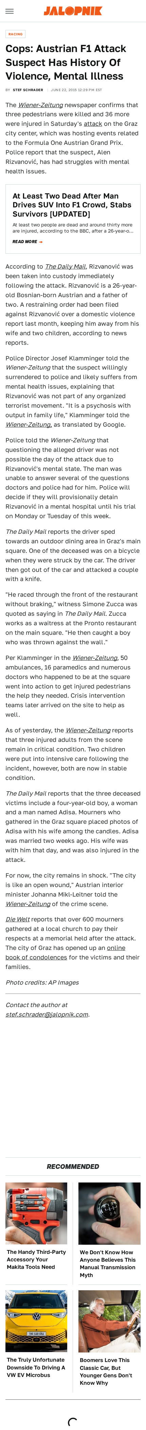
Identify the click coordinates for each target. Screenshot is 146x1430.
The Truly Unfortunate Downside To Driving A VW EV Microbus (36, 1367)
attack (93, 123)
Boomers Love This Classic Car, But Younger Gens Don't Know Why (106, 1371)
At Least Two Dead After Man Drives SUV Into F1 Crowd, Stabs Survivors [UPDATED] (72, 204)
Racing (15, 34)
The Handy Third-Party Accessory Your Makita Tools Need (36, 1260)
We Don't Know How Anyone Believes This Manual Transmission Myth (108, 1263)
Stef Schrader (28, 90)
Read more (25, 242)
